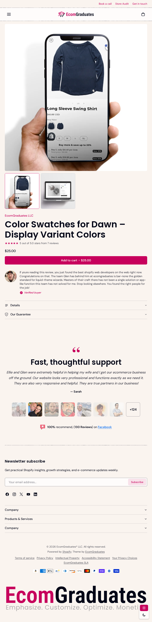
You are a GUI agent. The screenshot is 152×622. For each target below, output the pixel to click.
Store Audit (122, 3)
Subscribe (137, 482)
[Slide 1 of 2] (22, 191)
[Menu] (9, 14)
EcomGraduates (95, 551)
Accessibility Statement (96, 558)
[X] (21, 494)
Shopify (66, 551)
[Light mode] (144, 608)
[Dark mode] (144, 615)
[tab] (19, 409)
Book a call (105, 3)
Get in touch (139, 3)
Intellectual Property (67, 558)
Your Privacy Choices (124, 558)
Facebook (105, 427)
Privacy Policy (45, 558)
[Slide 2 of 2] (58, 191)
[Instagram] (14, 494)
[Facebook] (7, 494)
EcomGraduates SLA (76, 562)
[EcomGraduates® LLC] (76, 14)
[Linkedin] (35, 494)
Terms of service (24, 558)
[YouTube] (28, 494)
